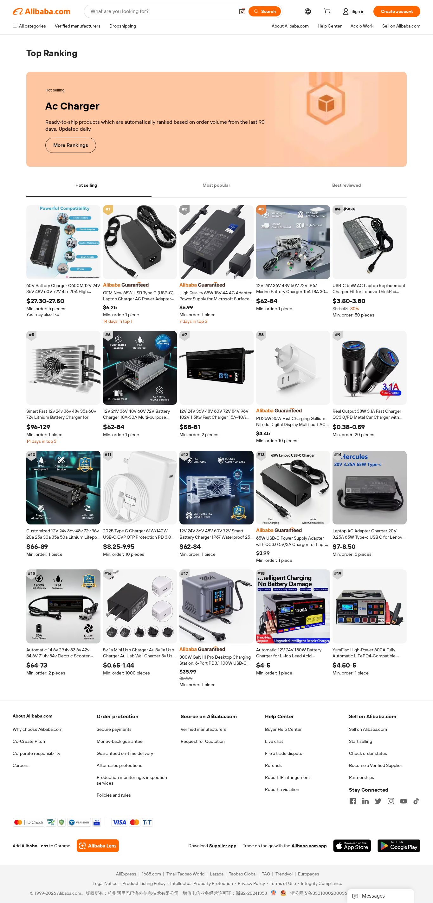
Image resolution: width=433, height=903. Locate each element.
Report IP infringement (287, 777)
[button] (242, 11)
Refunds (273, 765)
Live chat (274, 741)
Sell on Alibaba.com (368, 729)
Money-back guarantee (120, 741)
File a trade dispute (283, 753)
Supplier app (222, 846)
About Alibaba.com (32, 715)
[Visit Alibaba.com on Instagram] (391, 801)
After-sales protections (119, 765)
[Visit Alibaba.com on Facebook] (353, 801)
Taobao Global (242, 874)
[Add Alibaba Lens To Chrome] (98, 846)
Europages (308, 874)
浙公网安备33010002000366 (320, 893)
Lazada (216, 874)
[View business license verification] (274, 893)
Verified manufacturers (203, 729)
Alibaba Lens (35, 846)
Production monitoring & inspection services (132, 780)
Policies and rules (114, 795)
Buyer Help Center (283, 729)
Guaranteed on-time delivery (125, 753)
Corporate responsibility (36, 753)
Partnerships (361, 777)
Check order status (368, 753)
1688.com (151, 874)
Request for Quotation (203, 741)
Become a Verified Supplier (375, 765)
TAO (266, 874)
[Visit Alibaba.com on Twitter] (378, 801)
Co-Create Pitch (29, 741)
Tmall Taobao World (185, 874)
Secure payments (114, 729)
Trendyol (284, 874)
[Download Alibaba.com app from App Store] (352, 846)
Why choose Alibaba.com (37, 729)
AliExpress (126, 874)
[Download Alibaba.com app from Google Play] (399, 846)
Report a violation (282, 789)
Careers (21, 765)
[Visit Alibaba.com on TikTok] (416, 801)
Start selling (360, 741)
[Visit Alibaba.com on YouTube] (403, 801)
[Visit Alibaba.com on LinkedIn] (365, 801)
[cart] (328, 12)
